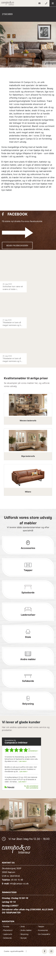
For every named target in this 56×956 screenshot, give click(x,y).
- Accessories (42, 930)
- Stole (22, 926)
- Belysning (23, 934)
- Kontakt (23, 938)
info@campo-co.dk (19, 883)
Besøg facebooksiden (17, 245)
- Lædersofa (7, 934)
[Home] (18, 3)
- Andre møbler (25, 930)
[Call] (46, 3)
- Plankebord (7, 930)
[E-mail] (39, 3)
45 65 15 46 (17, 879)
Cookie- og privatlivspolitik (14, 951)
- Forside (5, 926)
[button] (52, 3)
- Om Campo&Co (43, 934)
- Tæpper (40, 926)
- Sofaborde (7, 938)
